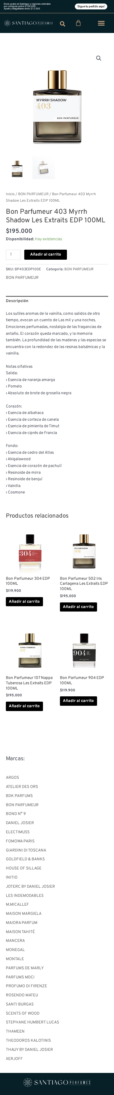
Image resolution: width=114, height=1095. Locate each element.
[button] (101, 23)
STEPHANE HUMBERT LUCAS (32, 1022)
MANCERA (15, 940)
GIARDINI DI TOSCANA (26, 850)
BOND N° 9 (16, 813)
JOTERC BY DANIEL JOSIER (30, 886)
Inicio (10, 194)
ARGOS (12, 777)
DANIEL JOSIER (20, 823)
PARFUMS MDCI (20, 977)
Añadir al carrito (45, 254)
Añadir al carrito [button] (24, 601)
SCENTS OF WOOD (22, 1013)
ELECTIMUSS (18, 832)
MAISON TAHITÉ (20, 932)
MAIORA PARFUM (21, 922)
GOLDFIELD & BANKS (25, 859)
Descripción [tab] (17, 301)
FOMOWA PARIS (20, 841)
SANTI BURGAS (20, 1004)
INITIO (12, 877)
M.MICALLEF (17, 904)
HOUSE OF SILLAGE (24, 868)
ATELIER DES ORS (22, 786)
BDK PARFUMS (19, 796)
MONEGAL (15, 949)
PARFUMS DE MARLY (25, 968)
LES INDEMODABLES (25, 895)
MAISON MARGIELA (24, 913)
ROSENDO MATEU (22, 995)
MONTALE (15, 959)
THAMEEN (15, 1031)
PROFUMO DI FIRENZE (26, 986)
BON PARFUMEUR (22, 805)
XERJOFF (14, 1058)
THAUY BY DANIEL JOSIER (29, 1049)
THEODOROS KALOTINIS (28, 1040)
